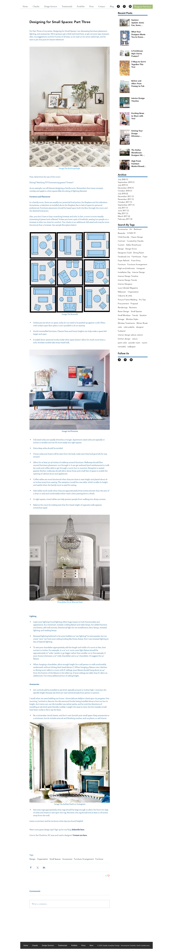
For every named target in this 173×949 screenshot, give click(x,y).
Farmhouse (136, 256)
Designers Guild (125, 253)
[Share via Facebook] (30, 867)
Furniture (99, 859)
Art (130, 229)
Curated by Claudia (135, 241)
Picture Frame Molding (127, 300)
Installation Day (124, 272)
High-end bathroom (126, 268)
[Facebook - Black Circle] (118, 6)
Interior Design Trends (127, 280)
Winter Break (142, 323)
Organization (42, 859)
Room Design (123, 311)
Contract (121, 241)
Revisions (133, 307)
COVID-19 (131, 233)
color (120, 327)
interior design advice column (130, 335)
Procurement (123, 303)
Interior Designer (125, 284)
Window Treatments (126, 323)
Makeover (122, 292)
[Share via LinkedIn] (44, 867)
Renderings (123, 307)
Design (32, 859)
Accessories (67, 859)
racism (144, 343)
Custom (121, 245)
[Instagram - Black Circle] (130, 6)
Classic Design (137, 237)
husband (121, 331)
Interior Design (138, 272)
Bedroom (138, 229)
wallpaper (131, 346)
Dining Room (138, 253)
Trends (135, 315)
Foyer (145, 256)
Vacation (143, 315)
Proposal (134, 303)
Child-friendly (123, 237)
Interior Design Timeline (128, 276)
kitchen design (124, 339)
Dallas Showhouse (133, 245)
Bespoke (121, 233)
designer (140, 327)
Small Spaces (55, 859)
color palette (129, 327)
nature (135, 339)
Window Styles (132, 319)
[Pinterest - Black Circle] (124, 6)
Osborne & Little (125, 296)
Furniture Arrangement (84, 859)
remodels (122, 346)
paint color (122, 343)
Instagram (141, 268)
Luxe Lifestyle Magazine (128, 288)
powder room (134, 343)
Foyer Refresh (123, 260)
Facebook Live (124, 256)
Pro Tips (142, 300)
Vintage (121, 319)
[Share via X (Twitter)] (37, 867)
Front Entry (136, 260)
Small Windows (124, 315)
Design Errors (131, 249)
